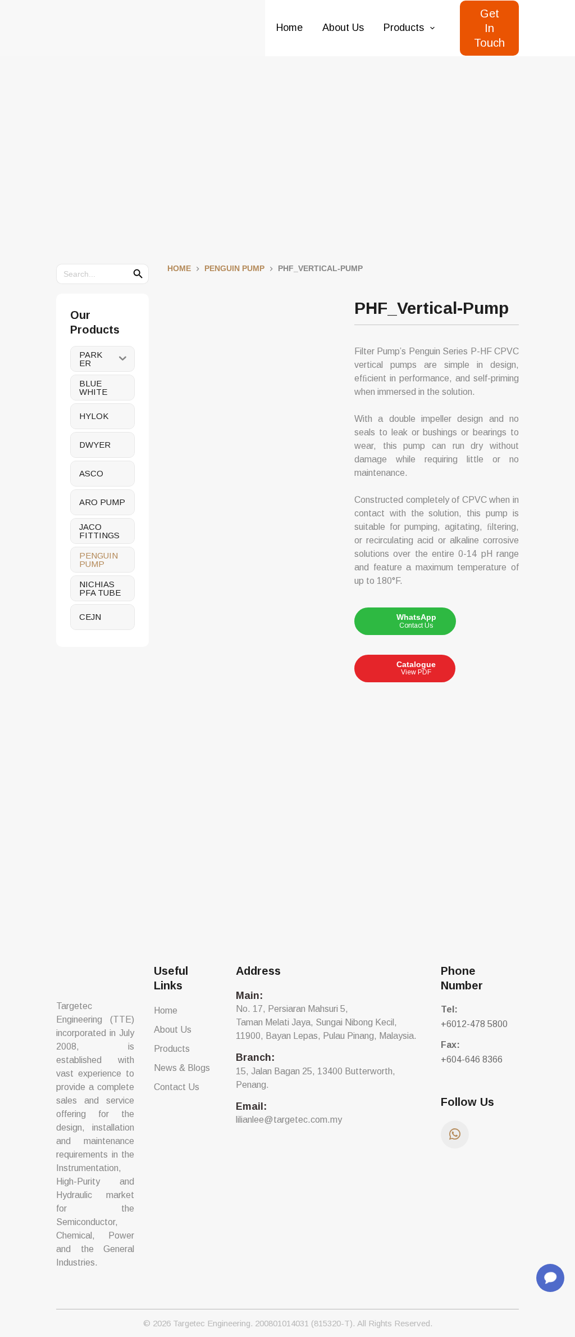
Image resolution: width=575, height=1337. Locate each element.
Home (289, 27)
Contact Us (176, 1087)
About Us (343, 27)
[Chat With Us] (550, 1278)
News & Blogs (182, 1068)
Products (404, 27)
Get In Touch (489, 28)
